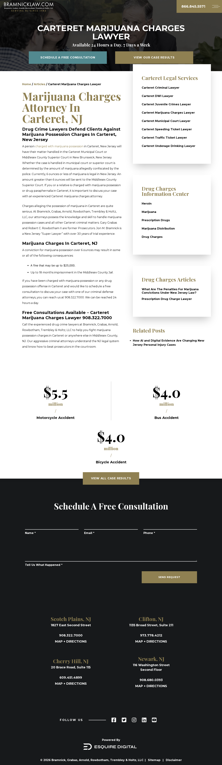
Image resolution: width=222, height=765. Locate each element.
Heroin (147, 203)
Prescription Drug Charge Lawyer (167, 299)
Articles (39, 84)
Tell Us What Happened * (43, 565)
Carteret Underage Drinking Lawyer (168, 146)
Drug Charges (152, 237)
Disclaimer (174, 760)
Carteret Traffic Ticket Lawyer (164, 137)
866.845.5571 (193, 6)
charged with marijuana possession (59, 146)
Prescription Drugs (156, 220)
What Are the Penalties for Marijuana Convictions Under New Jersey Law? (170, 291)
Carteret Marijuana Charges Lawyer (168, 112)
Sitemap (154, 760)
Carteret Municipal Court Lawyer (166, 121)
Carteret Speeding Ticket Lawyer (167, 129)
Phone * (149, 533)
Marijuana (149, 212)
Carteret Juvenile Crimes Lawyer (166, 104)
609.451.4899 (70, 677)
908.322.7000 (71, 635)
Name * (30, 533)
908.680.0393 (151, 680)
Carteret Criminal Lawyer (160, 87)
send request (169, 577)
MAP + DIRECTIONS (71, 641)
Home (26, 84)
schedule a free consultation (67, 57)
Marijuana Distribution (158, 228)
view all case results (111, 478)
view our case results (154, 57)
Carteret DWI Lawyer (157, 96)
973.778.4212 (151, 635)
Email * (89, 533)
